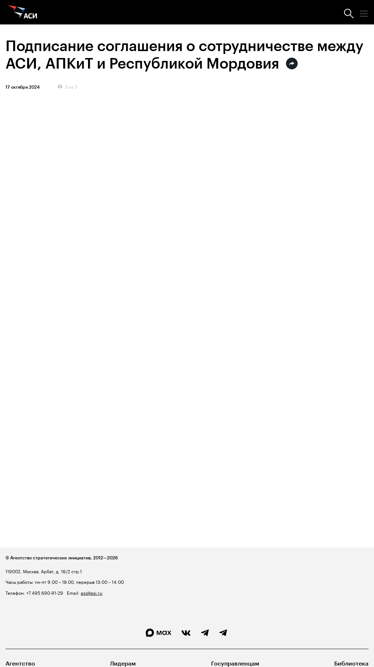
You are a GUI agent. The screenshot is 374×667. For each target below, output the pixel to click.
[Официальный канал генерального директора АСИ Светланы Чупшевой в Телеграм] (223, 633)
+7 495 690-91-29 (44, 592)
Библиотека (351, 663)
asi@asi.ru (91, 592)
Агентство (20, 663)
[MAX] (158, 632)
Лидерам (123, 663)
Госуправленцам (235, 663)
